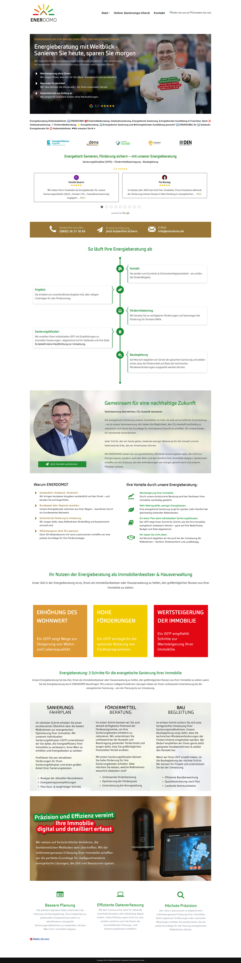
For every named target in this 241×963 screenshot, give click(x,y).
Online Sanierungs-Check (132, 12)
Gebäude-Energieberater (47, 563)
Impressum (125, 960)
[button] (109, 12)
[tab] (47, 563)
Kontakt (159, 12)
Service (74, 563)
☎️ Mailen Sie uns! (39, 939)
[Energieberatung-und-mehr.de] (44, 13)
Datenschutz (134, 960)
